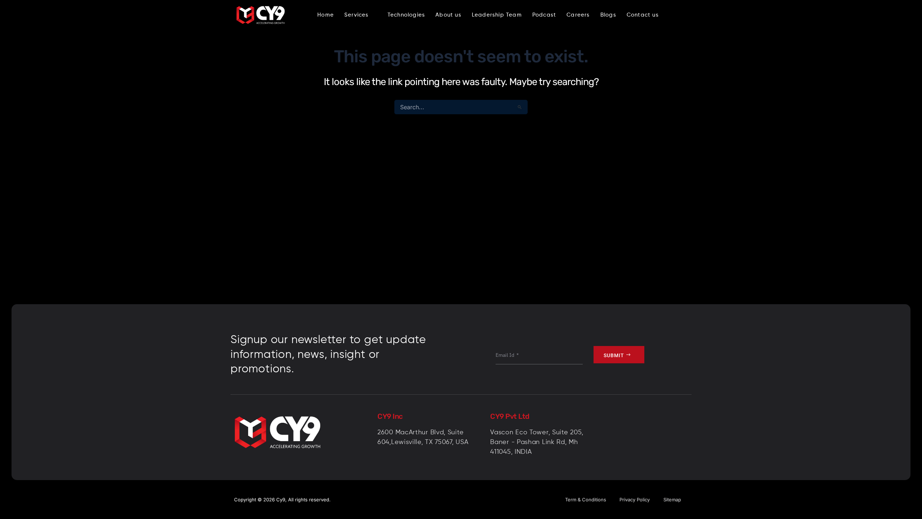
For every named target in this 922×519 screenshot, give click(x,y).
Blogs (608, 15)
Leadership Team (497, 15)
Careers (578, 15)
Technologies (406, 15)
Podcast (544, 15)
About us (448, 15)
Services (356, 15)
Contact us (643, 15)
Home (325, 15)
